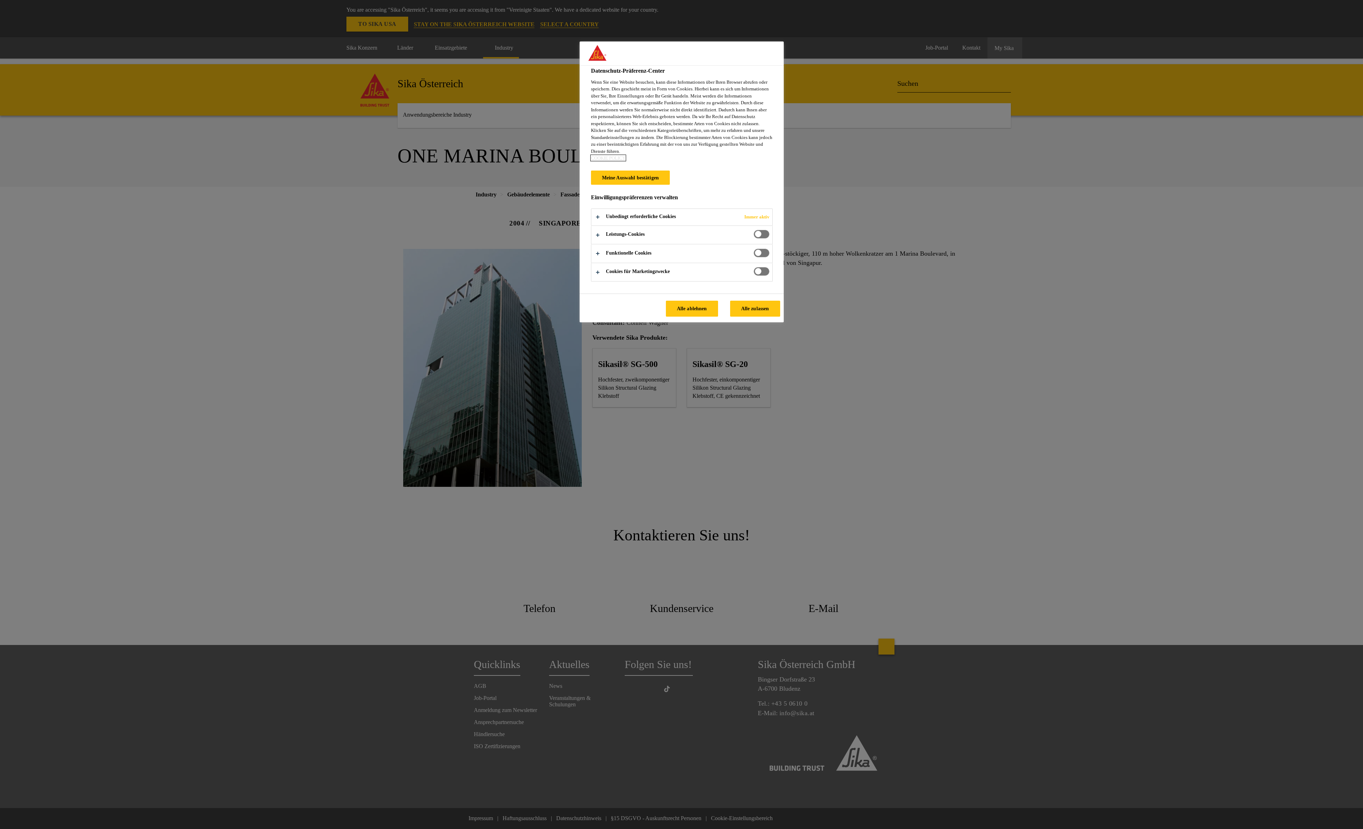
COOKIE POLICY (608, 158)
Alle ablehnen (692, 308)
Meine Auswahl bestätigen (630, 177)
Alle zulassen (755, 308)
